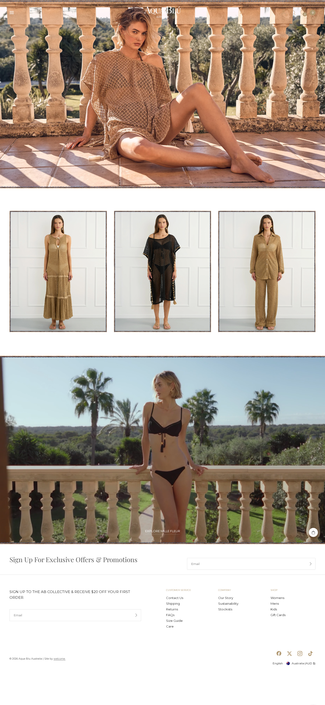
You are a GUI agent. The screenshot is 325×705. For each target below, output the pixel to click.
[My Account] (283, 12)
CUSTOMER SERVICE (178, 590)
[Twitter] (289, 653)
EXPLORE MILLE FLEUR (162, 531)
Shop (274, 590)
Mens (275, 603)
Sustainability (228, 603)
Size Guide (174, 621)
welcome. (59, 658)
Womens (277, 598)
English (278, 663)
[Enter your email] (310, 564)
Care (170, 626)
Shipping (173, 603)
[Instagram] (300, 653)
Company (224, 590)
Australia (303, 663)
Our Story (225, 598)
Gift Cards (278, 615)
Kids (274, 609)
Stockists (225, 609)
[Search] (293, 12)
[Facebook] (279, 653)
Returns (172, 609)
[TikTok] (310, 653)
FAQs (170, 615)
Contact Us (174, 598)
